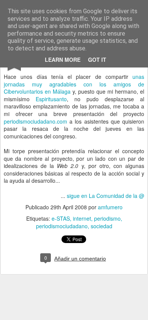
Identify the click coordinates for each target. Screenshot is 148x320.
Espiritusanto (51, 99)
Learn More (62, 59)
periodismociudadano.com (35, 121)
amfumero (110, 207)
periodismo (107, 218)
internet (82, 218)
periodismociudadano (62, 226)
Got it (97, 59)
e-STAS (61, 218)
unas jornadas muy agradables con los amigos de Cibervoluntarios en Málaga (74, 84)
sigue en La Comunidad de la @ (105, 195)
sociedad (101, 226)
